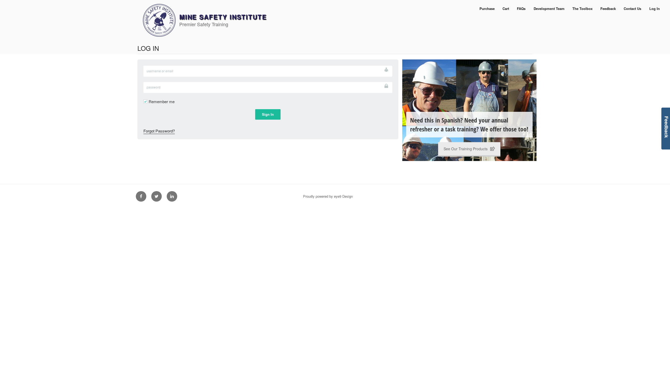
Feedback (608, 8)
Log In (654, 8)
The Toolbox (582, 8)
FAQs (521, 8)
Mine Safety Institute (223, 16)
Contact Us (632, 8)
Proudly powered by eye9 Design (328, 196)
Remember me (162, 101)
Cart (505, 8)
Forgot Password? (159, 131)
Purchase (487, 8)
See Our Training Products (466, 148)
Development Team (549, 8)
